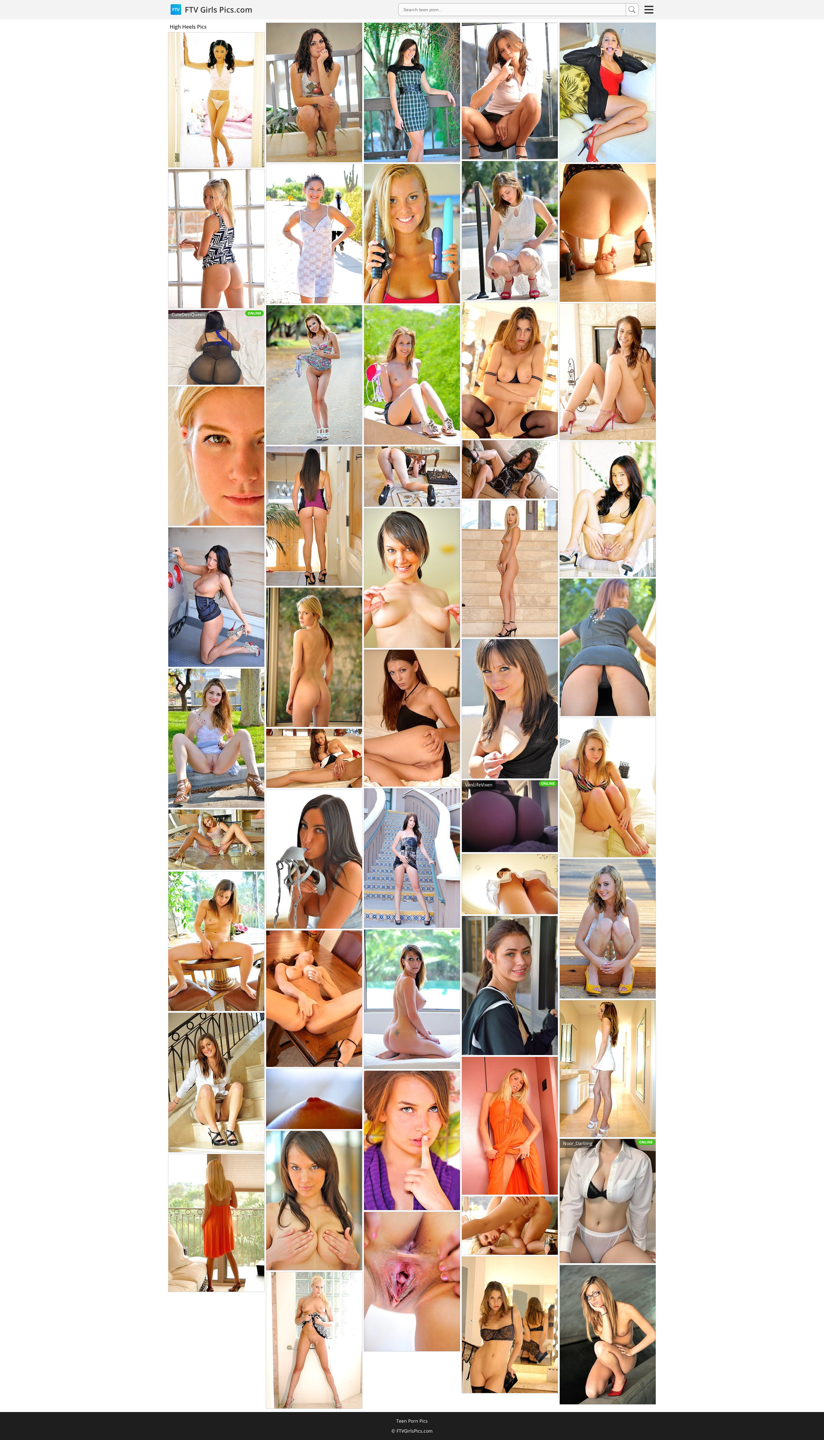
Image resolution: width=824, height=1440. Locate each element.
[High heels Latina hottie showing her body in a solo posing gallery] (607, 1068)
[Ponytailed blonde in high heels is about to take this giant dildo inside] (607, 233)
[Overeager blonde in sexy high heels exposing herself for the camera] (510, 1225)
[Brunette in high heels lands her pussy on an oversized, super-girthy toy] (314, 758)
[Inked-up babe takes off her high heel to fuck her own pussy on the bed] (216, 456)
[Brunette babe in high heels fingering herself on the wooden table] (314, 998)
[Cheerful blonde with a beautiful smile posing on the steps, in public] (510, 1126)
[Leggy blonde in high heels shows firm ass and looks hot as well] (314, 657)
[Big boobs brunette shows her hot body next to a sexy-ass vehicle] (216, 597)
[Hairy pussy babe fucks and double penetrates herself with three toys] (412, 234)
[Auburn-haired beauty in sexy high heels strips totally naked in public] (607, 647)
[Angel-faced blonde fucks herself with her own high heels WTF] (607, 788)
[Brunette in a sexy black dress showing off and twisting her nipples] (510, 709)
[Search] (632, 9)
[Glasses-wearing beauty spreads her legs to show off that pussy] (412, 1282)
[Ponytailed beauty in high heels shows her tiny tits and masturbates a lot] (510, 985)
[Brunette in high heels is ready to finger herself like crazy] (607, 371)
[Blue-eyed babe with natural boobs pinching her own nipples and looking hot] (412, 578)
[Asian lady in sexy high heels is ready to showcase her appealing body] (607, 509)
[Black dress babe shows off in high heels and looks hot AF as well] (510, 469)
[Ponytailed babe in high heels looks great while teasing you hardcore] (314, 234)
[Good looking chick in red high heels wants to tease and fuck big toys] (607, 92)
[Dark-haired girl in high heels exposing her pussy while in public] (412, 858)
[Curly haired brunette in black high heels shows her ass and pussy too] (314, 92)
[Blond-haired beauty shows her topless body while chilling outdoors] (412, 375)
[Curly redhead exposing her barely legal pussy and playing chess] (412, 476)
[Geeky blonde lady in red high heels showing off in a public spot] (607, 1335)
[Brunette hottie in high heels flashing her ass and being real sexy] (412, 92)
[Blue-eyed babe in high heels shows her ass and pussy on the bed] (412, 718)
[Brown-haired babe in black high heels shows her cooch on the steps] (216, 1082)
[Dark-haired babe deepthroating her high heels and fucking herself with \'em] (314, 859)
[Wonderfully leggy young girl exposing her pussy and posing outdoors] (412, 1140)
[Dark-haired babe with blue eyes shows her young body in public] (314, 1200)
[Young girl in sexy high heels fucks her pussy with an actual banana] (314, 516)
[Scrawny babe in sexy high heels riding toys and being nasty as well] (216, 941)
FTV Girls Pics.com (217, 9)
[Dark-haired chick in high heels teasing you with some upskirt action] (510, 884)
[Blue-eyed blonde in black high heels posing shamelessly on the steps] (510, 568)
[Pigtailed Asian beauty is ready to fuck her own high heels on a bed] (216, 100)
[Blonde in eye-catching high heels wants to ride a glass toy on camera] (607, 929)
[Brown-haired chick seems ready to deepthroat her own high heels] (510, 1324)
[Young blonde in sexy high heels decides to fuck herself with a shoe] (216, 238)
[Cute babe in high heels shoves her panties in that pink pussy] (412, 999)
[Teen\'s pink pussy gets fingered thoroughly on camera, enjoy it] (314, 1099)
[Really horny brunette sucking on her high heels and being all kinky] (510, 230)
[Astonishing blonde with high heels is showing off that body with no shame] (216, 839)
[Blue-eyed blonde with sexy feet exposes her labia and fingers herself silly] (216, 1223)
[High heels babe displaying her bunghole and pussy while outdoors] (216, 738)
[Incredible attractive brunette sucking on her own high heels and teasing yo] (510, 370)
